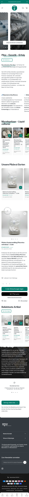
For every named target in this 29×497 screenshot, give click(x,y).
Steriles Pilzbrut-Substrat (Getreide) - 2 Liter (17, 330)
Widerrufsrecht (13, 488)
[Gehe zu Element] (12, 239)
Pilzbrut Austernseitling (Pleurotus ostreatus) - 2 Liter (11, 192)
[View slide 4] (17, 392)
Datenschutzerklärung (6, 488)
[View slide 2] (13, 392)
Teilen (5, 300)
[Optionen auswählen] (20, 323)
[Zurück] (2, 2)
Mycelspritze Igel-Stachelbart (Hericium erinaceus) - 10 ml (6, 143)
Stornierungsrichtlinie (19, 490)
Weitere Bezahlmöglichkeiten (15, 297)
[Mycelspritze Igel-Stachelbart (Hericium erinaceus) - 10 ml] (6, 133)
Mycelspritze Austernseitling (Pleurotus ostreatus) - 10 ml (18, 143)
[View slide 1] (12, 392)
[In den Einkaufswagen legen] (9, 135)
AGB (18, 488)
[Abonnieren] (24, 462)
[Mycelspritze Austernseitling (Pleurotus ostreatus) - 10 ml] (18, 133)
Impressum (25, 488)
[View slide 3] (15, 392)
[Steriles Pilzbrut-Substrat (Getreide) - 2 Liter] (18, 320)
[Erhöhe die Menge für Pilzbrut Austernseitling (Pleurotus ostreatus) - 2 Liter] (9, 284)
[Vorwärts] (27, 2)
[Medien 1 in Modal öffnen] (24, 213)
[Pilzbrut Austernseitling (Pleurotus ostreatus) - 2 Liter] (12, 179)
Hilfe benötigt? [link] (24, 300)
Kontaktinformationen (10, 490)
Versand (21, 488)
